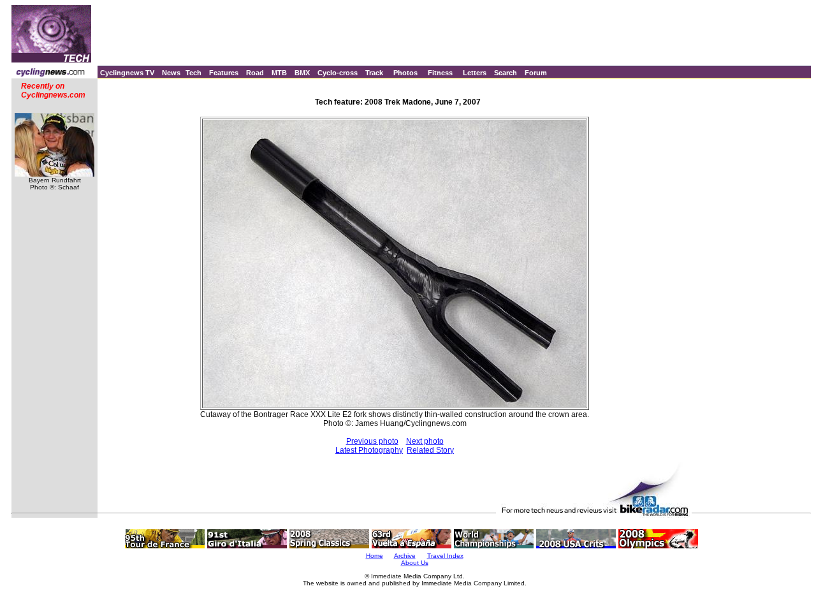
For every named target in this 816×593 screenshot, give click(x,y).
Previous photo (372, 441)
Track (374, 73)
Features (223, 73)
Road (255, 73)
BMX (302, 73)
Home (374, 555)
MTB (279, 73)
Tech (193, 73)
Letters (474, 73)
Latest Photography (369, 450)
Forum (536, 73)
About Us (414, 562)
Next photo (425, 441)
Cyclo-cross (337, 73)
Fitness (440, 73)
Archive (405, 555)
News (171, 73)
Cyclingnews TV (127, 73)
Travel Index (445, 555)
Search (505, 73)
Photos (405, 73)
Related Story (430, 450)
